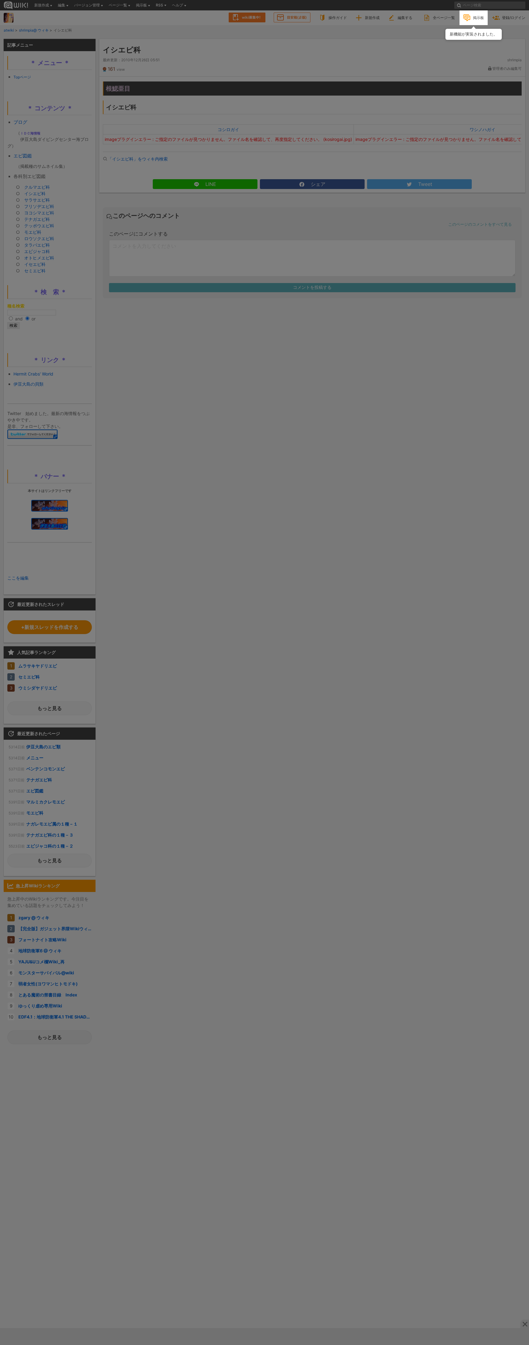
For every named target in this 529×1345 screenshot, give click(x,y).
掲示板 (478, 17)
